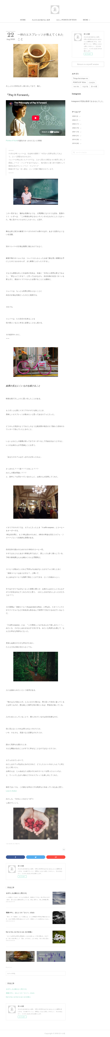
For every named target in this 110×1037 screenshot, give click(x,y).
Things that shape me (80, 78)
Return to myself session (88, 64)
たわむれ (92, 82)
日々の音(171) (16, 843)
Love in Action (11, 791)
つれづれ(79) (9, 843)
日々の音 (94, 86)
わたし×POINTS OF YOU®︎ (66, 20)
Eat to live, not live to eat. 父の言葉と (19, 932)
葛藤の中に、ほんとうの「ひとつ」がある (20, 912)
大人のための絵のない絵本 (41, 20)
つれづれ (76, 86)
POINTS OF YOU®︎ (79, 82)
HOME (23, 20)
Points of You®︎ (12, 140)
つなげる (85, 86)
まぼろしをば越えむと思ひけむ (16, 893)
